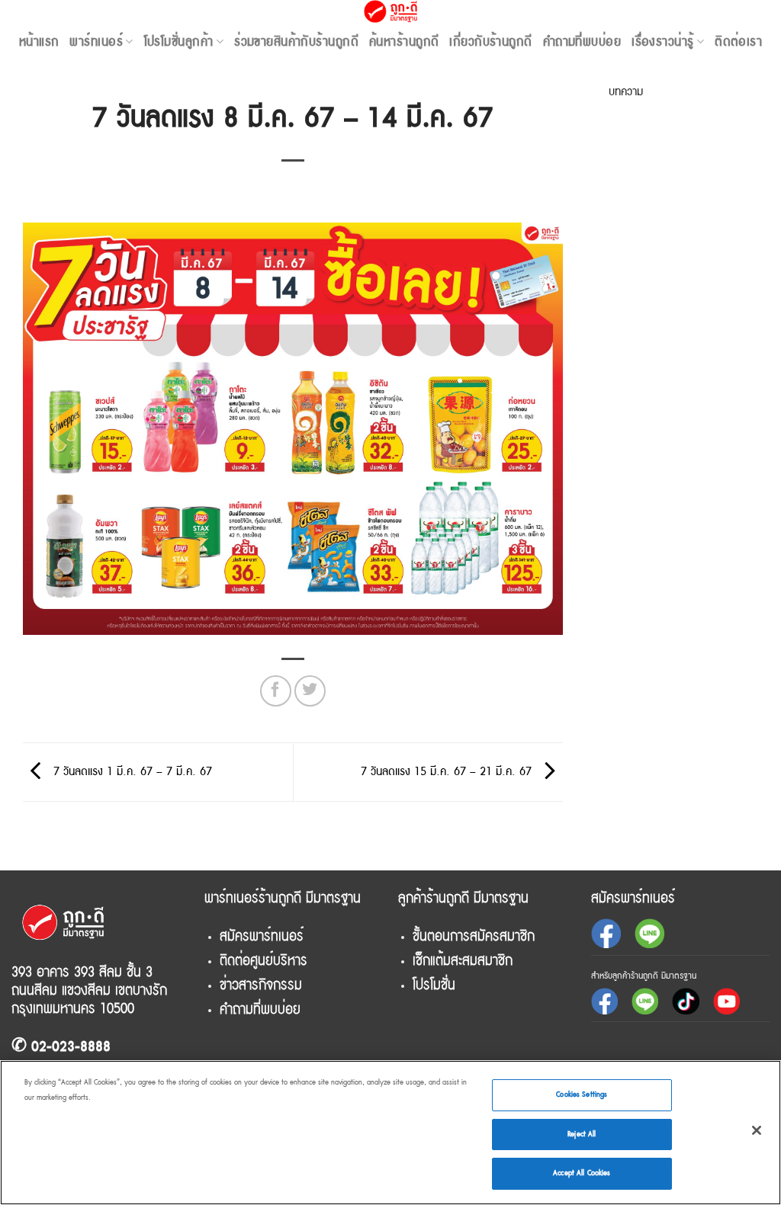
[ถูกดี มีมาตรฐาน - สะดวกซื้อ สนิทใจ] (391, 11)
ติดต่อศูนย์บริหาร (263, 960)
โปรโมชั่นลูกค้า (179, 41)
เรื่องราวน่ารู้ (662, 41)
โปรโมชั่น (434, 984)
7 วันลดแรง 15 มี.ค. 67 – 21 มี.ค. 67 (448, 771)
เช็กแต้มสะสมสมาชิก (463, 960)
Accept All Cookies (581, 1173)
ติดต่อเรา (738, 41)
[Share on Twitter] (310, 691)
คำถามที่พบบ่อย (582, 41)
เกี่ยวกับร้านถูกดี (490, 41)
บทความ (626, 91)
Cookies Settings (581, 1094)
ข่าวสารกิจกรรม (261, 984)
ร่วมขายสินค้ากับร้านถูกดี (296, 41)
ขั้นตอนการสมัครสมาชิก (474, 936)
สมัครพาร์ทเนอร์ (262, 936)
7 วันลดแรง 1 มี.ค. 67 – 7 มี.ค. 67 (131, 771)
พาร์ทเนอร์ (96, 41)
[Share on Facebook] (275, 691)
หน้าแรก (39, 41)
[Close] (756, 1130)
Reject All (581, 1134)
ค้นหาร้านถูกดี (404, 41)
